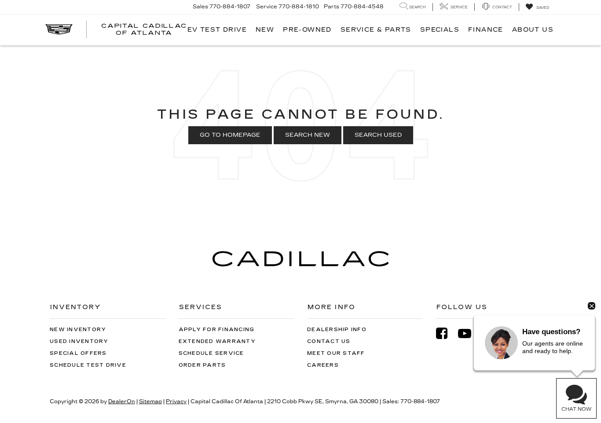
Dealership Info (336, 329)
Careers (323, 365)
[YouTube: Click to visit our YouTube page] (469, 333)
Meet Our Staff (336, 353)
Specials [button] (439, 29)
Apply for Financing (217, 329)
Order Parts (202, 365)
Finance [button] (485, 29)
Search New (307, 135)
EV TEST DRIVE (217, 29)
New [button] (265, 29)
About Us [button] (532, 29)
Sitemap (150, 401)
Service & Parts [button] (376, 29)
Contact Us (329, 341)
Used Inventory (79, 341)
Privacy (176, 401)
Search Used (378, 135)
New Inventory (78, 329)
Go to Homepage (230, 135)
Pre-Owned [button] (307, 29)
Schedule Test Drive (88, 365)
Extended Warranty (217, 341)
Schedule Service (211, 353)
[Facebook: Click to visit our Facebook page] (446, 333)
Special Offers (78, 353)
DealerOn (121, 401)
